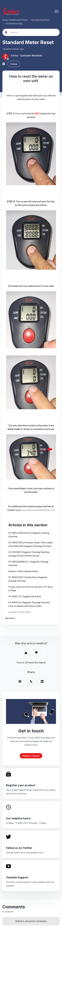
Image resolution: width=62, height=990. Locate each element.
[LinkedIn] (42, 681)
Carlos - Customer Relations (26, 55)
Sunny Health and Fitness (15, 19)
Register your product (20, 785)
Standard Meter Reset (19, 611)
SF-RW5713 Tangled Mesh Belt (24, 596)
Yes (26, 652)
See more (10, 618)
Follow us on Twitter (19, 847)
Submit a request (31, 755)
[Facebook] (20, 681)
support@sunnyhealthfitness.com (38, 509)
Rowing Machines (40, 19)
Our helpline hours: (18, 818)
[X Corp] (31, 681)
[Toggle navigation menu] (56, 11)
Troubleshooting (13, 23)
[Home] (11, 11)
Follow (13, 64)
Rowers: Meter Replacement (23, 571)
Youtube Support (17, 877)
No (36, 652)
